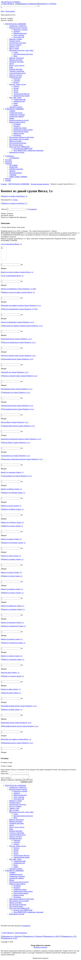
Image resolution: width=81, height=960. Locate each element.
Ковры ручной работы (17, 122)
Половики (17, 135)
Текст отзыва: (6, 778)
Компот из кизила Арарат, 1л (11, 572)
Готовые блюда (14, 41)
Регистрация (10, 11)
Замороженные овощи (22, 96)
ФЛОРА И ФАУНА (16, 169)
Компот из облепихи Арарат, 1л (12, 622)
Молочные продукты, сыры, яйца (21, 50)
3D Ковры (17, 124)
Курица (16, 82)
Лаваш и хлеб (14, 46)
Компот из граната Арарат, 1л (11, 656)
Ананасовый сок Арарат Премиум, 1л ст (15, 455)
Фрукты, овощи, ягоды (17, 84)
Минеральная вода (20, 33)
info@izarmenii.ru (21, 933)
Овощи (16, 88)
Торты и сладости (15, 75)
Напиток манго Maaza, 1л (10, 672)
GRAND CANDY (15, 107)
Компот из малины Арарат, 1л (11, 639)
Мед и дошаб (14, 48)
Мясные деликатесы (16, 58)
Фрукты (16, 86)
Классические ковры (21, 131)
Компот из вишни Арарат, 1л (11, 539)
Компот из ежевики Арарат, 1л (12, 589)
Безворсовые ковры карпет (23, 130)
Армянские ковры (20, 128)
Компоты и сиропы (20, 29)
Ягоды (16, 90)
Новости (8, 178)
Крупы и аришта (15, 45)
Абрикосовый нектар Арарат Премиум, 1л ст (17, 405)
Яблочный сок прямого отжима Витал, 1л (16, 739)
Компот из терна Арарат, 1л (11, 556)
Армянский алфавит (16, 116)
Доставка (8, 160)
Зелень (16, 92)
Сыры (16, 52)
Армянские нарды (15, 113)
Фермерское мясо (15, 77)
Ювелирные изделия (16, 152)
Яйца (15, 56)
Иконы (11, 118)
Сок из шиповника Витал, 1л (11, 244)
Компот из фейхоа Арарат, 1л (11, 489)
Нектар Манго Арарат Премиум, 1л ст (14, 422)
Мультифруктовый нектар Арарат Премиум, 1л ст (19, 706)
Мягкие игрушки (15, 141)
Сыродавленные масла (17, 73)
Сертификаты (14, 158)
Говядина (17, 79)
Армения (8, 163)
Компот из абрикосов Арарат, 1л (12, 606)
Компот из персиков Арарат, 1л (12, 472)
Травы (16, 105)
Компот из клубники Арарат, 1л (12, 522)
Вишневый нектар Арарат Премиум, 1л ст (16, 722)
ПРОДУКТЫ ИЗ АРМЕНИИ (15, 24)
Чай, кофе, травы (15, 97)
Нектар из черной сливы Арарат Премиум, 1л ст (18, 355)
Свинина (17, 80)
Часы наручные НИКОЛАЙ (19, 147)
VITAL (15, 200)
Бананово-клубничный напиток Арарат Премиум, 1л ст (21, 439)
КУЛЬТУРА (13, 167)
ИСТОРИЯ (13, 165)
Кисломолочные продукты (23, 54)
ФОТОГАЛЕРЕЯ (15, 173)
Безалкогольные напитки (18, 28)
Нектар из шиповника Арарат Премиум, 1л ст (17, 322)
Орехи (11, 63)
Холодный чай (19, 37)
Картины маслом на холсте (19, 120)
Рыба (11, 67)
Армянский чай (19, 101)
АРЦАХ (12, 171)
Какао (16, 103)
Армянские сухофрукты (17, 26)
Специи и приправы (16, 71)
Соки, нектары (19, 35)
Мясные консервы (15, 60)
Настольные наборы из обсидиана (21, 137)
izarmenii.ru (26, 926)
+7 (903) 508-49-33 (7, 4)
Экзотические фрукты (21, 94)
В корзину (33, 209)
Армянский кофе (20, 99)
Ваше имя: (4, 773)
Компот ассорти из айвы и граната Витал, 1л (17, 272)
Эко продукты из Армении (10, 2)
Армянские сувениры (17, 114)
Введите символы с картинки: (12, 780)
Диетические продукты (17, 43)
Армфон (12, 111)
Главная (4, 184)
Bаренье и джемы (15, 39)
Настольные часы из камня (19, 139)
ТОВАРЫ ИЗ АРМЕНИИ (14, 109)
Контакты (8, 161)
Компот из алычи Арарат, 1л (11, 506)
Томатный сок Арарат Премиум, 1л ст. (15, 372)
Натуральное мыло (16, 145)
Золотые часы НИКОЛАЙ (23, 148)
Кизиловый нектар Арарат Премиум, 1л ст (16, 339)
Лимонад (17, 31)
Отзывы (8, 180)
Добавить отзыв (27, 782)
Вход (2, 11)
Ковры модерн (19, 133)
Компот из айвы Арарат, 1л (10, 689)
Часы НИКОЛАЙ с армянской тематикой (28, 150)
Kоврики (17, 126)
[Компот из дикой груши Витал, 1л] (14, 196)
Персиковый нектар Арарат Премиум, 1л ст (16, 389)
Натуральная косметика (17, 143)
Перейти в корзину (40, 947)
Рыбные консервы (15, 69)
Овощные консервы (16, 62)
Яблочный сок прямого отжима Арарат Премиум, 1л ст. (21, 305)
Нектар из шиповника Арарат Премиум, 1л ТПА (18, 289)
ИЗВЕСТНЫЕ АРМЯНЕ (18, 177)
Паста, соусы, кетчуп (16, 65)
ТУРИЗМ (12, 175)
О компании (9, 156)
